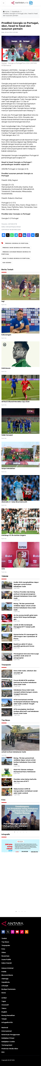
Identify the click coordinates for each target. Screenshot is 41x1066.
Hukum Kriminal (7, 968)
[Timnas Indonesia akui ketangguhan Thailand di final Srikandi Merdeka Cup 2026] (20, 387)
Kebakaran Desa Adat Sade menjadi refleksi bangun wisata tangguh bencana (25, 692)
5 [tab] (26, 832)
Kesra (3, 993)
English (4, 1012)
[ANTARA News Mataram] (22, 3)
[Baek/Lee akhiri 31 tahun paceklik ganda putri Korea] (6, 647)
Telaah (4, 1019)
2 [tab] (18, 832)
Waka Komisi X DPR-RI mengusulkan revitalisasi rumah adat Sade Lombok (26, 791)
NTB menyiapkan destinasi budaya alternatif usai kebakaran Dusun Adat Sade (26, 711)
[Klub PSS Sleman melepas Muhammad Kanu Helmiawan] (20, 354)
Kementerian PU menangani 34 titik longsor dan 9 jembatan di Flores (25, 637)
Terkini (4, 938)
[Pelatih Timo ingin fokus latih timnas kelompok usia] (20, 555)
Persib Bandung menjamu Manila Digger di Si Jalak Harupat (19, 434)
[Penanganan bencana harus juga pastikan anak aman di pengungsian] (6, 657)
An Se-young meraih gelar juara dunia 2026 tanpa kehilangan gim (25, 617)
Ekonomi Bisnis (7, 975)
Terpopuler (6, 665)
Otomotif (5, 1005)
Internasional (6, 1031)
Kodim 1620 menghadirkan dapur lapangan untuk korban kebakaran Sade (26, 584)
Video (3, 952)
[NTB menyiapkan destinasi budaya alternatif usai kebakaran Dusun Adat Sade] (6, 712)
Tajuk (3, 1001)
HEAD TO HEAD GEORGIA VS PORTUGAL (16, 258)
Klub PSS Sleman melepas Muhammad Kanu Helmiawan (19, 367)
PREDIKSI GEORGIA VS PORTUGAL (16, 243)
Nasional (4, 1027)
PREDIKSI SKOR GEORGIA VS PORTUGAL (16, 247)
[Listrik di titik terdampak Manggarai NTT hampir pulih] (6, 628)
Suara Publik (6, 959)
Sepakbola (15, 11)
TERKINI (4, 576)
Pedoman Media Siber (9, 1049)
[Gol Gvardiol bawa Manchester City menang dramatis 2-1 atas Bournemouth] (20, 488)
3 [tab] (20, 832)
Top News (5, 720)
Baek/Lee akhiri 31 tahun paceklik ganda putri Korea (24, 645)
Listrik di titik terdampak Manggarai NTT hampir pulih (24, 626)
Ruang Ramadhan (8, 1015)
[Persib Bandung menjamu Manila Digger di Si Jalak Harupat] (20, 421)
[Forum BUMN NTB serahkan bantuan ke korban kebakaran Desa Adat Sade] (6, 683)
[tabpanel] (20, 817)
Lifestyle (4, 986)
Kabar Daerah (6, 963)
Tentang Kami (6, 1045)
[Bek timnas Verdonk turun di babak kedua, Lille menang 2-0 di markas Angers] (20, 521)
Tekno (3, 1008)
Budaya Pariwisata (8, 989)
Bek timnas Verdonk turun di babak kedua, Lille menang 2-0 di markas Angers (20, 534)
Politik (3, 972)
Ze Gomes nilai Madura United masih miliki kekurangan (18, 334)
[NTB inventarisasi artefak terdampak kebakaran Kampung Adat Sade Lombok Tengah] (6, 702)
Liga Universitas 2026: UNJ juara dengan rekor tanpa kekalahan (20, 467)
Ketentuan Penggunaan (10, 1034)
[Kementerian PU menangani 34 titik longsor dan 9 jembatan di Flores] (6, 637)
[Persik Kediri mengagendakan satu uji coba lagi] (20, 287)
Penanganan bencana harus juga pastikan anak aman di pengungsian (26, 656)
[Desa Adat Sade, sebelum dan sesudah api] (6, 674)
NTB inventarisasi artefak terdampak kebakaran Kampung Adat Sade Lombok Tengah (26, 702)
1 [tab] (15, 832)
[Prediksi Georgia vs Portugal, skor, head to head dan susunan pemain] (20, 738)
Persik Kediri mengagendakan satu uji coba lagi (19, 300)
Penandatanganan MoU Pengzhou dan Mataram (15, 824)
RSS (2, 1052)
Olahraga (4, 979)
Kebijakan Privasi (7, 1038)
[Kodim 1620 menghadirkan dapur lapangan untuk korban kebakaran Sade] (6, 585)
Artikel (4, 998)
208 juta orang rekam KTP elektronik (16, 905)
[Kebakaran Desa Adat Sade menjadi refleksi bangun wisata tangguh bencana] (6, 693)
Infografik (5, 834)
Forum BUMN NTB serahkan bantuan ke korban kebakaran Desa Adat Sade (25, 682)
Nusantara (5, 956)
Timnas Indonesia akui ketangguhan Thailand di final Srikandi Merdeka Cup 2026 (19, 400)
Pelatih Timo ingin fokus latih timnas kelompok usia (20, 568)
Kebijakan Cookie (8, 1042)
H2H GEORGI (7, 262)
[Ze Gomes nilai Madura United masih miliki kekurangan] (20, 321)
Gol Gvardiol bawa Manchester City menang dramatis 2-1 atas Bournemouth (19, 501)
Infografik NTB (7, 1022)
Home (7, 11)
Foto (3, 800)
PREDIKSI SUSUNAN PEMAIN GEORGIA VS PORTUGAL (16, 253)
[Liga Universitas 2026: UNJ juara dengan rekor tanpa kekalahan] (20, 454)
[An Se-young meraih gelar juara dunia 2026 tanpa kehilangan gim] (6, 618)
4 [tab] (23, 832)
